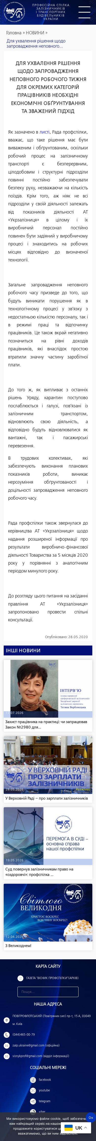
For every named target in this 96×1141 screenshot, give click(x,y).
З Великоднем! (18, 946)
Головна (13, 33)
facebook (45, 1080)
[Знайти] (73, 992)
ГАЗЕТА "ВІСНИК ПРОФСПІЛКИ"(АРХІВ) (52, 978)
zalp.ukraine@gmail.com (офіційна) (36, 1045)
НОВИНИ (35, 33)
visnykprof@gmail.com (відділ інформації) (41, 1056)
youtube (44, 1090)
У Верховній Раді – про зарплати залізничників (46, 798)
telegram (44, 1101)
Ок (91, 1118)
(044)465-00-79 (24, 1034)
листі (44, 132)
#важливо (83, 789)
